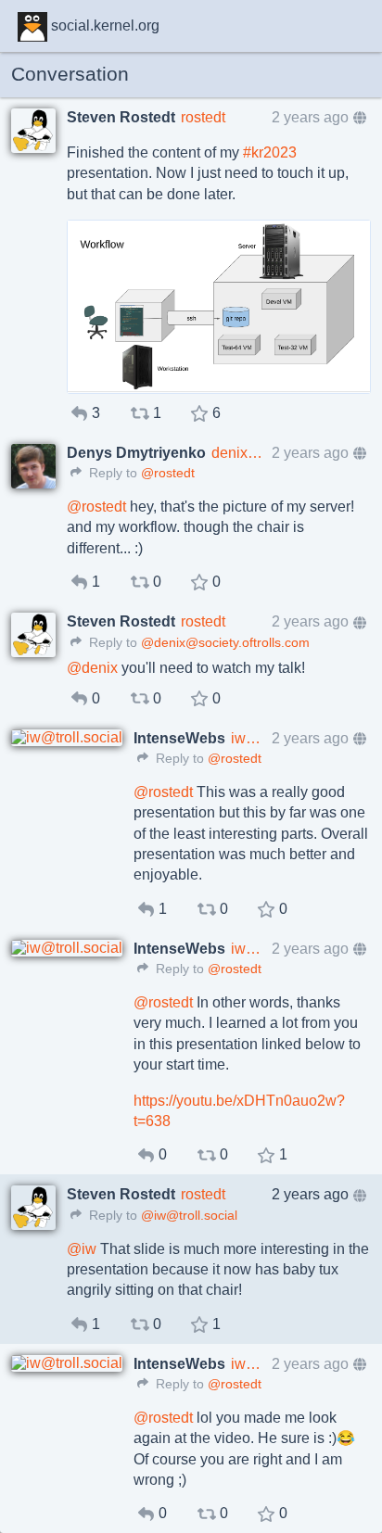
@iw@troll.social (189, 1216)
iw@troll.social (248, 738)
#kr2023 (270, 152)
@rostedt (168, 473)
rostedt (203, 117)
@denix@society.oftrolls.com (225, 643)
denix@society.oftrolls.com (238, 453)
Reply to (111, 473)
